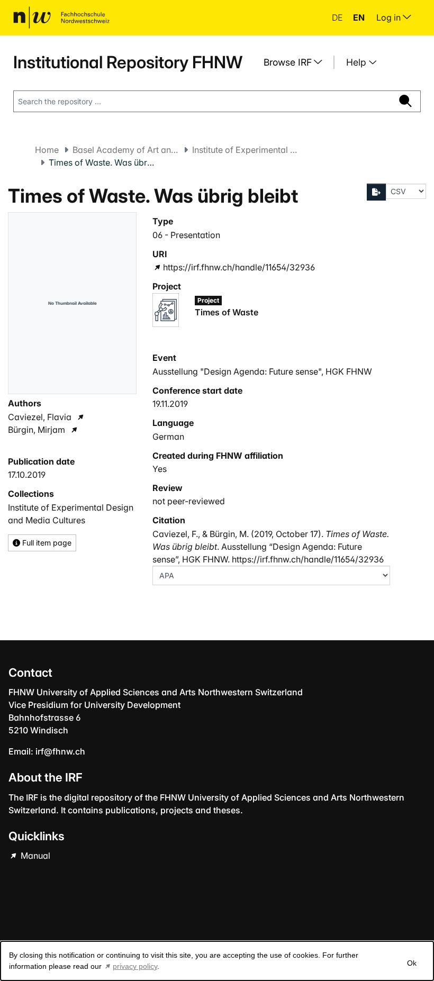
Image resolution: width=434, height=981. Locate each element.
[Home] (61, 17)
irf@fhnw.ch (60, 751)
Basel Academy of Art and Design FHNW (125, 149)
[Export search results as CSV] (376, 192)
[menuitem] (297, 62)
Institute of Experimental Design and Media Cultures (245, 149)
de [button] (338, 17)
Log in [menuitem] (389, 17)
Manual (34, 855)
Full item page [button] (45, 542)
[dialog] (217, 961)
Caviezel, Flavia (39, 417)
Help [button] (357, 62)
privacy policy (135, 966)
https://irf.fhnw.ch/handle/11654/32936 (238, 267)
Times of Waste (226, 312)
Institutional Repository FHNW (127, 62)
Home (47, 149)
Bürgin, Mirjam (36, 429)
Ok (412, 963)
